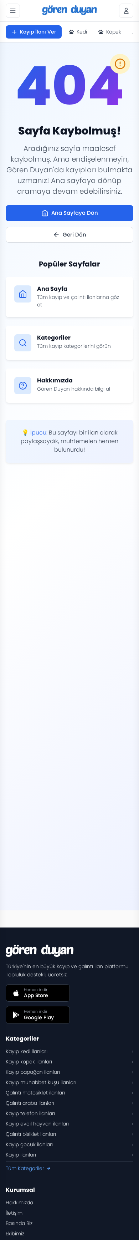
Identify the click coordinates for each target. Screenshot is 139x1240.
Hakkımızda (19, 1202)
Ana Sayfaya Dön (74, 213)
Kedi (82, 31)
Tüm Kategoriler (25, 1168)
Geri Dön (74, 234)
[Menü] (13, 11)
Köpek (113, 31)
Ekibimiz (15, 1233)
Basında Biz (19, 1223)
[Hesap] (126, 11)
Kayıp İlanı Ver (38, 31)
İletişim (14, 1212)
